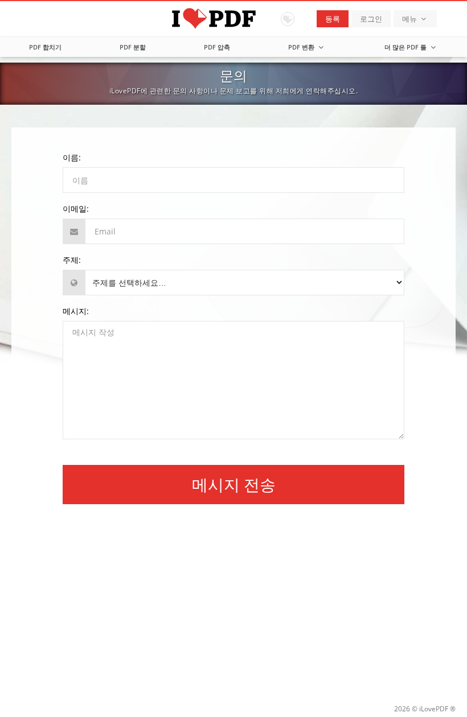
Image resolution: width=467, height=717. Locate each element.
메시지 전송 (234, 484)
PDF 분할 (133, 47)
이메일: (76, 208)
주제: (72, 259)
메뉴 (410, 19)
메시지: (76, 311)
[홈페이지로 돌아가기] (234, 17)
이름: (72, 157)
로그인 (371, 19)
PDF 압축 (217, 47)
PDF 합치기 (45, 47)
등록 (332, 19)
